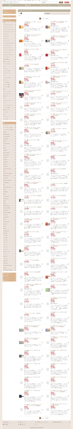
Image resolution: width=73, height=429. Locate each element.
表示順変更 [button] (48, 13)
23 (46, 18)
